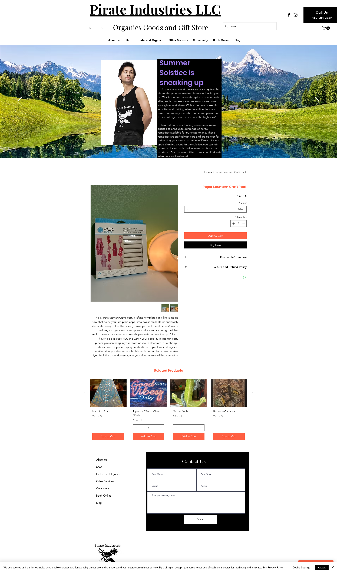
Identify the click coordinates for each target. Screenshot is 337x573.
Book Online (103, 495)
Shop (99, 467)
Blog (99, 503)
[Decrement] (244, 223)
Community (103, 488)
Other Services (105, 481)
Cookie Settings (301, 567)
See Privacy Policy (273, 567)
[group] (168, 411)
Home (208, 172)
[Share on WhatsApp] (244, 277)
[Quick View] (229, 393)
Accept (322, 567)
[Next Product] (84, 393)
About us (101, 460)
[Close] (333, 567)
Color (243, 202)
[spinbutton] (238, 223)
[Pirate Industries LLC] (288, 14)
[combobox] (215, 209)
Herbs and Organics (108, 474)
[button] (326, 28)
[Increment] (233, 223)
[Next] (317, 101)
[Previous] (20, 101)
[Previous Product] (252, 393)
